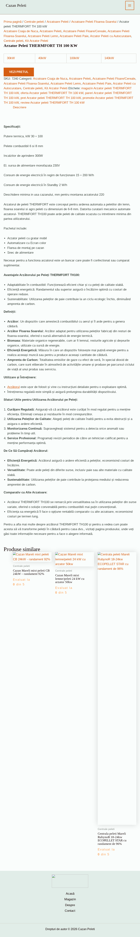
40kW (42, 58)
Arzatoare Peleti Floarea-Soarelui (93, 21)
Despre (70, 905)
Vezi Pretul (18, 71)
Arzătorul (13, 387)
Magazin (70, 899)
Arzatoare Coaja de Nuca (21, 31)
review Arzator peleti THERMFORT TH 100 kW (53, 102)
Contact (70, 910)
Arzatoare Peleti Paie (74, 36)
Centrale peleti (34, 21)
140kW (109, 58)
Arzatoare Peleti (58, 21)
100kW (74, 58)
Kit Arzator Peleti (36, 41)
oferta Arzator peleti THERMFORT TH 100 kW (52, 93)
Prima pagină (13, 21)
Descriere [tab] (19, 107)
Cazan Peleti (16, 5)
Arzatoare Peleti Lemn (43, 36)
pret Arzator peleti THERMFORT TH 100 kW (51, 98)
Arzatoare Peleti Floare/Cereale (84, 31)
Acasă (70, 893)
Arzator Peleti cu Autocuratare (110, 36)
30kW (11, 58)
